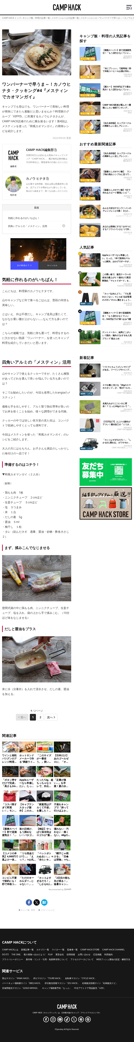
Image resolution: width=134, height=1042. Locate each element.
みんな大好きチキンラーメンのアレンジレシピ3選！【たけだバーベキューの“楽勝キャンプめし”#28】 (117, 212)
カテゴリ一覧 (42, 949)
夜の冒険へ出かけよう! (34, 954)
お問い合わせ (84, 954)
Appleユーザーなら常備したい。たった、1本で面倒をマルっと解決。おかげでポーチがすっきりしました (116, 260)
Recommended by (56, 889)
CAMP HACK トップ (11, 17)
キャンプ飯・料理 (28, 910)
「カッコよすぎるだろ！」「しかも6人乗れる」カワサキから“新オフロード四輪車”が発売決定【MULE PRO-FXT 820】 (117, 444)
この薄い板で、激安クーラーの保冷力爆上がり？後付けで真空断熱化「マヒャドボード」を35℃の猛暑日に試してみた (116, 279)
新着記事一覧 (27, 949)
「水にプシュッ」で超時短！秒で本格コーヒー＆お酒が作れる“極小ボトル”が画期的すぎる (117, 71)
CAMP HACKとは (10, 949)
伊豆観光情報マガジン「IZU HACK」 (62, 983)
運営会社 (59, 954)
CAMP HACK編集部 (40, 150)
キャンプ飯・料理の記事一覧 (36, 17)
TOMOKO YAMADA (124, 286)
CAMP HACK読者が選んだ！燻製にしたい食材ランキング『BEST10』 (117, 107)
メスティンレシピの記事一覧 (65, 17)
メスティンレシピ (89, 17)
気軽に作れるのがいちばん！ (24, 218)
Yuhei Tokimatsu (125, 266)
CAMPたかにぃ (126, 411)
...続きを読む (62, 162)
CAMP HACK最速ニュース (122, 447)
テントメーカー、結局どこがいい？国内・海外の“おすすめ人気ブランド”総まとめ (117, 335)
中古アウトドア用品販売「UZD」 (90, 988)
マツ (130, 234)
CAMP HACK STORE (89, 949)
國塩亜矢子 (127, 58)
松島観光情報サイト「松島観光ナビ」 (100, 983)
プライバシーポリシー (12, 959)
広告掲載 (97, 954)
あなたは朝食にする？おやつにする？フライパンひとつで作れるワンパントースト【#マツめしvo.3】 (117, 230)
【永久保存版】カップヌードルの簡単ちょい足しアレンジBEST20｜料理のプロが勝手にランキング (117, 127)
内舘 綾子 (128, 76)
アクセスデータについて (82, 959)
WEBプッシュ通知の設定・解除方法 (113, 959)
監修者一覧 (72, 949)
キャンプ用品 (86, 265)
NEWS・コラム (86, 304)
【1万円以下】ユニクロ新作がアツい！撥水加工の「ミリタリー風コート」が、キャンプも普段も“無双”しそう (117, 425)
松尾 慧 (129, 305)
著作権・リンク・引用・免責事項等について (47, 959)
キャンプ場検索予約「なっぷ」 (56, 988)
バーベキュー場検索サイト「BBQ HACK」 (22, 983)
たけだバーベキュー (124, 216)
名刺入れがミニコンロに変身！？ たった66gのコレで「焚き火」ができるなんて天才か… (117, 406)
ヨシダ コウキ (126, 343)
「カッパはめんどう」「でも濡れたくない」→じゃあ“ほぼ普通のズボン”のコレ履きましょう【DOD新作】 (117, 298)
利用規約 (108, 954)
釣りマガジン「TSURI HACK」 (48, 978)
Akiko (130, 113)
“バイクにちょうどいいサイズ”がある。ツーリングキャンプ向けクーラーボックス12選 (117, 369)
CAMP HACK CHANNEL (113, 949)
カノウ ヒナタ (36, 178)
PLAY (50, 954)
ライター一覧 (58, 949)
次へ (50, 717)
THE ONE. (16, 954)
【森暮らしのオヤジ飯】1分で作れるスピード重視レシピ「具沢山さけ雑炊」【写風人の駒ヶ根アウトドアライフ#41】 (117, 194)
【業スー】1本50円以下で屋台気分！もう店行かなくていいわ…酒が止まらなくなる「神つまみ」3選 (117, 91)
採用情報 (71, 954)
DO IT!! (5, 954)
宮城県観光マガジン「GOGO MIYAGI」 (20, 988)
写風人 (129, 179)
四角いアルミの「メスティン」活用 (27, 226)
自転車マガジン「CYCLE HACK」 (80, 978)
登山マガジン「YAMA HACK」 (16, 978)
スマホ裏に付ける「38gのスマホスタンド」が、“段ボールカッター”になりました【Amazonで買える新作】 (117, 389)
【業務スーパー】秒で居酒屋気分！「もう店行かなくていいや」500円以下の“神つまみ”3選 (117, 53)
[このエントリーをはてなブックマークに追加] (44, 902)
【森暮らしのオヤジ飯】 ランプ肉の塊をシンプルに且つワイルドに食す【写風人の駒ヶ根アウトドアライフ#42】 (117, 175)
